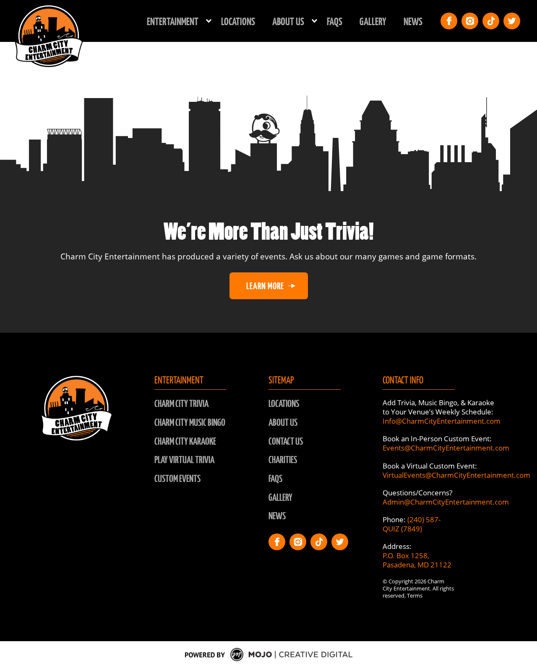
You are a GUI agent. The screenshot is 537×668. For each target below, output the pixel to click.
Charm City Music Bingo (189, 422)
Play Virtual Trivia (184, 459)
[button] (175, 21)
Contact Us (285, 441)
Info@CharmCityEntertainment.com (442, 421)
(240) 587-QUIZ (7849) (412, 524)
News (413, 21)
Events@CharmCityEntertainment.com (446, 448)
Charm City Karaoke (185, 441)
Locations (238, 21)
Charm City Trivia (181, 403)
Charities (282, 459)
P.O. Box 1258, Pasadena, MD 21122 (417, 560)
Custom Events (177, 478)
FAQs (334, 21)
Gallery (373, 21)
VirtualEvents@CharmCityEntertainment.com (456, 475)
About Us (282, 422)
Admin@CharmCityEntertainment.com (446, 502)
